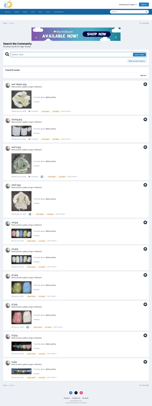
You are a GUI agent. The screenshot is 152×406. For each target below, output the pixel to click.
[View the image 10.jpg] (21, 346)
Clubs (48, 12)
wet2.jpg (16, 185)
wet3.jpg (16, 147)
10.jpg (14, 335)
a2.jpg (14, 275)
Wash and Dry (51, 97)
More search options (137, 61)
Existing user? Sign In (127, 4)
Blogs (25, 12)
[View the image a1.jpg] (21, 317)
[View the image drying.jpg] (21, 131)
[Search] (146, 12)
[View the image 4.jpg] (21, 371)
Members (38, 87)
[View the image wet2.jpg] (21, 201)
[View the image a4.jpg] (21, 233)
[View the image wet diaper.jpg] (21, 99)
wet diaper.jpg (18, 84)
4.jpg (14, 361)
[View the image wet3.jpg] (21, 163)
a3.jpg (14, 249)
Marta (13, 87)
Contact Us (76, 398)
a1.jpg (14, 304)
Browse (7, 12)
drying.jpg (16, 119)
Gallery (16, 12)
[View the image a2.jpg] (21, 287)
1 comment (34, 111)
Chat (32, 12)
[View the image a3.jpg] (21, 259)
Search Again (139, 54)
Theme (66, 398)
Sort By (143, 75)
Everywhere (137, 12)
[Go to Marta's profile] (7, 85)
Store (40, 12)
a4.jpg (14, 222)
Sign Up (144, 4)
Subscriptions (59, 12)
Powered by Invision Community (76, 403)
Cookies (85, 398)
